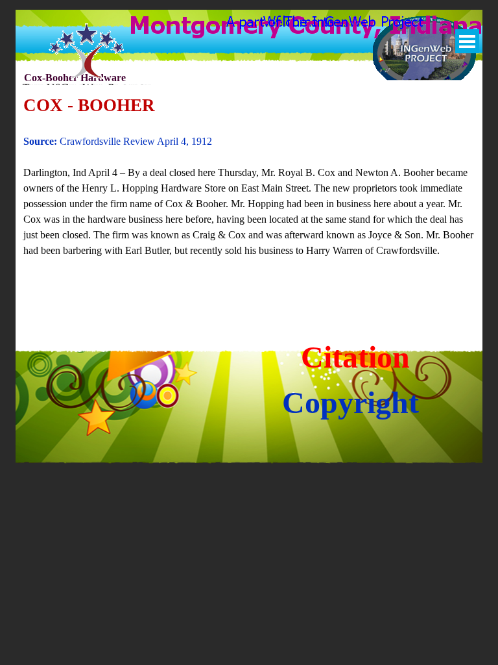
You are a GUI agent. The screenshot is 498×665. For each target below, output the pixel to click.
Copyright (350, 402)
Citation (355, 357)
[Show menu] (467, 41)
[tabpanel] (249, 183)
